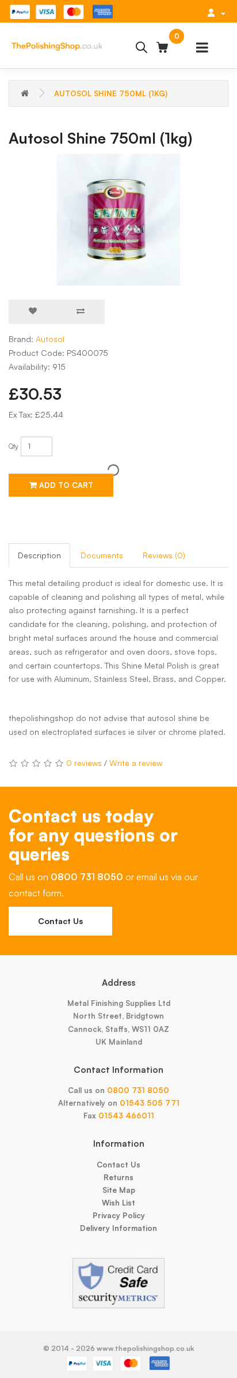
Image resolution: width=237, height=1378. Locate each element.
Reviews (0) (164, 555)
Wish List (118, 1202)
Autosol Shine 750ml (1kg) (110, 93)
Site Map (118, 1190)
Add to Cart (65, 485)
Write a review (135, 763)
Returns (118, 1177)
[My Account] (216, 12)
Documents (102, 555)
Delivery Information (118, 1228)
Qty (13, 446)
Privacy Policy (119, 1215)
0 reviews (84, 763)
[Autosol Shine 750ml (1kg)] (118, 220)
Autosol (50, 339)
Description (39, 555)
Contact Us (60, 921)
